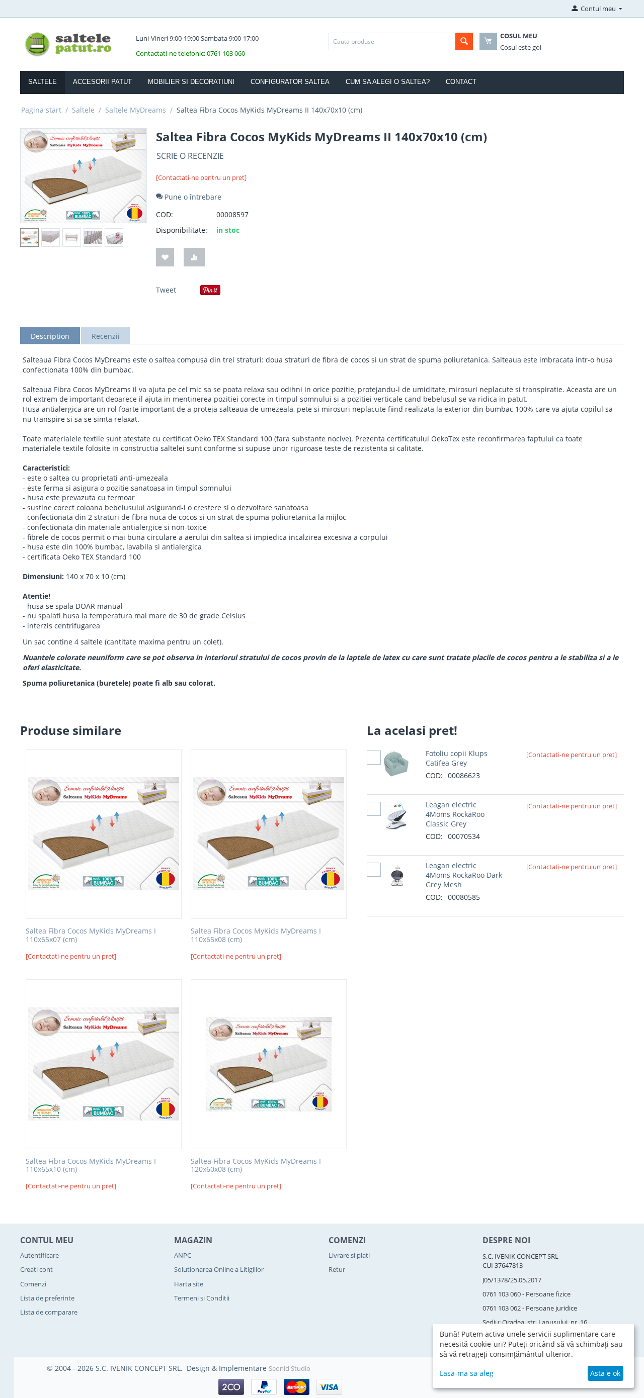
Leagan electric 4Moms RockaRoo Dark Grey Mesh (464, 875)
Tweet (166, 290)
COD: (164, 214)
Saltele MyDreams (135, 110)
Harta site (188, 1283)
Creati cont (36, 1269)
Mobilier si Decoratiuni (191, 81)
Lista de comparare (48, 1312)
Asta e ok (605, 1373)
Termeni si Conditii (201, 1297)
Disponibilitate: (181, 230)
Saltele (42, 81)
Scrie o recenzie (190, 155)
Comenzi (33, 1283)
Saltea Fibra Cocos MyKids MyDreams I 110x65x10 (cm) (91, 1165)
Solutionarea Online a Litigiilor (219, 1269)
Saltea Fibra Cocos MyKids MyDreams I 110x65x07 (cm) (91, 935)
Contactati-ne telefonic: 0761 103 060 (190, 53)
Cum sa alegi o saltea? (388, 81)
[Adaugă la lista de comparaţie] (194, 257)
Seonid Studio (289, 1368)
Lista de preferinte (47, 1297)
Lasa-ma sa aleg (467, 1373)
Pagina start (41, 110)
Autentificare (39, 1255)
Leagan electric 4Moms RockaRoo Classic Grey (455, 814)
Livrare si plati (349, 1255)
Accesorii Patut (102, 81)
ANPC (182, 1255)
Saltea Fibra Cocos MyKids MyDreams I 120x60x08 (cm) (256, 1165)
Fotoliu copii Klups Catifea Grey (457, 758)
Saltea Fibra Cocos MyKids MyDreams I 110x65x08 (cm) (256, 935)
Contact (461, 81)
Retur (337, 1269)
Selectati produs (374, 757)
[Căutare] (464, 41)
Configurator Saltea (290, 81)
